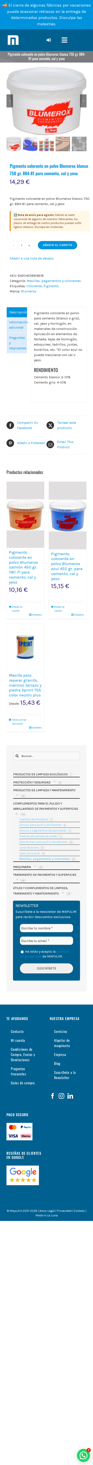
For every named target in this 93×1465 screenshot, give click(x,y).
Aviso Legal (47, 1211)
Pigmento (51, 286)
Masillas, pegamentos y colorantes (54, 281)
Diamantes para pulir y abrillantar (43, 842)
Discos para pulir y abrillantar (40, 825)
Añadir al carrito (57, 245)
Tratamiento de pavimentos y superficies (44, 875)
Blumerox (28, 291)
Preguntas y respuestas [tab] (17, 343)
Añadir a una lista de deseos (32, 258)
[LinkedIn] (70, 1096)
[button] (83, 1455)
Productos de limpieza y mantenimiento (44, 790)
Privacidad (64, 1211)
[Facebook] (52, 1096)
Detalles (37, 614)
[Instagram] (61, 1096)
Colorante (34, 286)
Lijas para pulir (29, 853)
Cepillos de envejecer (33, 819)
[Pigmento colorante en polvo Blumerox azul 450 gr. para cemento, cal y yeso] (67, 515)
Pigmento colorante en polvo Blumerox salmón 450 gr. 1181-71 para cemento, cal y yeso (23, 567)
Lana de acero (29, 847)
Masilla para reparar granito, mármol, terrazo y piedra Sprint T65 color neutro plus (25, 685)
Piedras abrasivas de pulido (38, 836)
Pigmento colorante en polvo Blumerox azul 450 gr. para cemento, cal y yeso (66, 566)
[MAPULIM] (12, 35)
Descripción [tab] (18, 312)
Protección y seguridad (32, 782)
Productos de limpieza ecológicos (40, 774)
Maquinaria (22, 867)
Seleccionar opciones (18, 721)
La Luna (52, 1215)
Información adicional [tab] (18, 324)
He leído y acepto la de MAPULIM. (44, 953)
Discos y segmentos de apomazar (43, 830)
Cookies (79, 1211)
